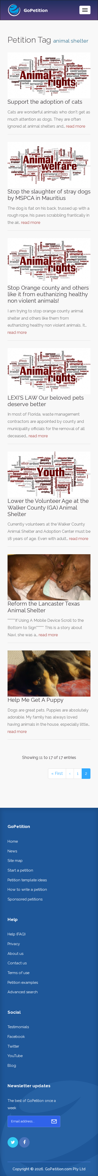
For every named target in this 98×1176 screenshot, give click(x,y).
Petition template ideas (27, 880)
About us (15, 953)
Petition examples (23, 982)
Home (13, 841)
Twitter (13, 1046)
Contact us (17, 963)
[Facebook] (24, 1142)
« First (57, 773)
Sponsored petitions (25, 899)
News (12, 851)
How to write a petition (27, 889)
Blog (12, 1065)
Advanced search (23, 992)
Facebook (16, 1036)
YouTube (15, 1056)
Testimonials (18, 1027)
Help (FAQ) (17, 934)
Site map (15, 860)
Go (54, 1121)
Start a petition (20, 870)
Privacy (14, 944)
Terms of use (18, 973)
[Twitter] (13, 1142)
